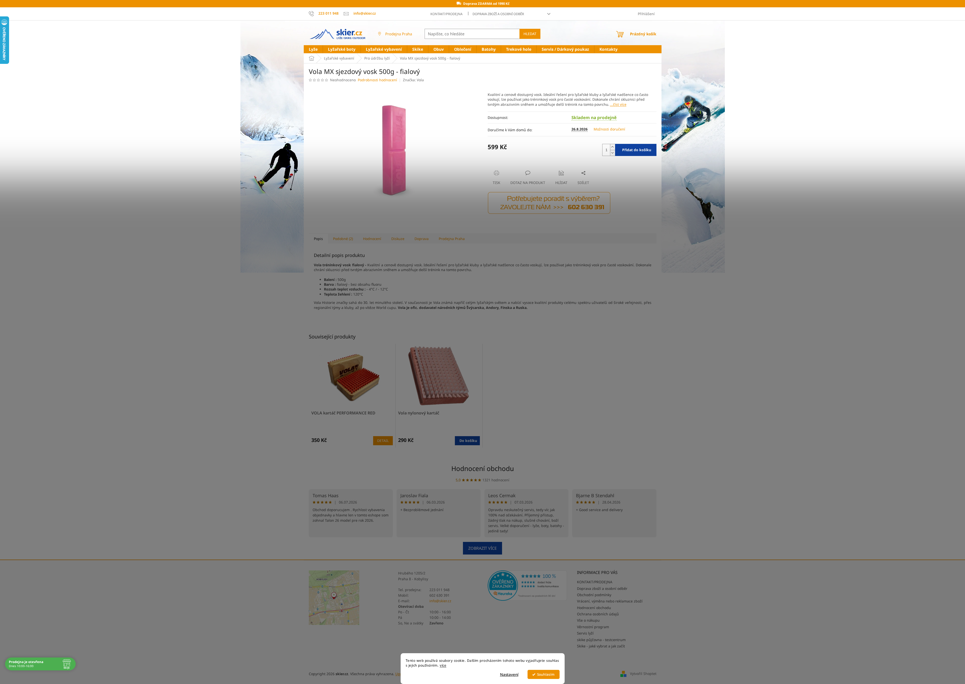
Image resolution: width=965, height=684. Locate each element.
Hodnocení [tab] (372, 238)
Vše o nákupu (588, 620)
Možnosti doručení (609, 129)
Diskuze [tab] (397, 238)
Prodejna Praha (398, 33)
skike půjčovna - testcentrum (601, 639)
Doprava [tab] (422, 238)
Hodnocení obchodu (482, 468)
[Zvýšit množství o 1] (612, 147)
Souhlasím (546, 674)
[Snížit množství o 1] (612, 153)
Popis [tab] (318, 238)
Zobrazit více (482, 548)
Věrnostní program (593, 626)
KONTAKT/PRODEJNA (446, 14)
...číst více (618, 104)
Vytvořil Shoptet (643, 673)
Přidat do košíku (636, 149)
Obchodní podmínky (594, 594)
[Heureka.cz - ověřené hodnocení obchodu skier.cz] (527, 585)
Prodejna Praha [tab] (452, 238)
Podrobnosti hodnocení (377, 79)
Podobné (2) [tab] (343, 238)
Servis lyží (585, 633)
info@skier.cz (440, 600)
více (443, 665)
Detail (383, 440)
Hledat (529, 33)
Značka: (413, 79)
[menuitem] (313, 49)
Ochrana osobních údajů (598, 614)
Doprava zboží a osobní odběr (498, 14)
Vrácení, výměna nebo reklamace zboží (610, 601)
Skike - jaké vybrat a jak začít (601, 646)
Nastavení (509, 674)
